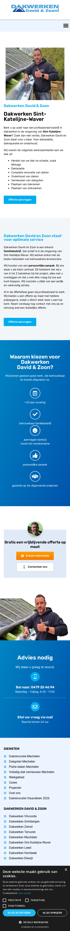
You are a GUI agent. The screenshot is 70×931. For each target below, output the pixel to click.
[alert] (35, 898)
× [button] (65, 869)
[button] (66, 25)
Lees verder (24, 893)
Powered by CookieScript (35, 927)
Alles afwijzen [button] (52, 912)
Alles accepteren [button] (19, 912)
